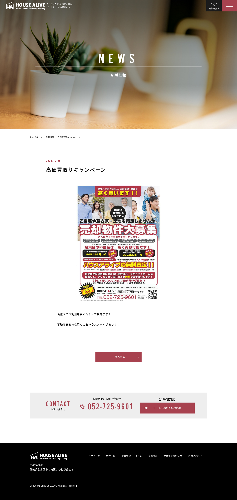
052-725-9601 (111, 406)
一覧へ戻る (118, 357)
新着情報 (152, 455)
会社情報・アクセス (132, 455)
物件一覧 (110, 455)
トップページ (93, 455)
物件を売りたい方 (173, 455)
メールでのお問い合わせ (167, 408)
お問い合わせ (195, 455)
